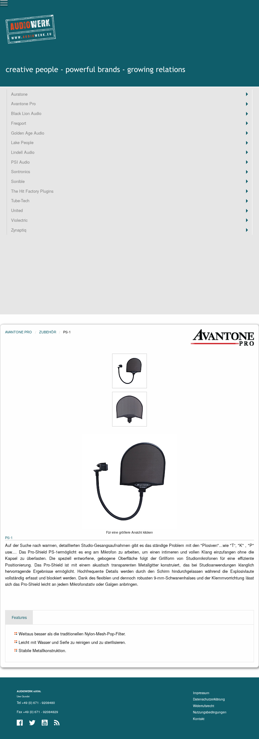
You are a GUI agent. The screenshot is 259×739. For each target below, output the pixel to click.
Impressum (201, 692)
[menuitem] (129, 94)
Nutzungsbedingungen (209, 712)
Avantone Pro (18, 331)
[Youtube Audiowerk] (45, 722)
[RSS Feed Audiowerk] (57, 722)
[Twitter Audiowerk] (32, 722)
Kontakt (198, 718)
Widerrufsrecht (203, 705)
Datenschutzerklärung (209, 699)
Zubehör (47, 331)
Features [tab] (19, 617)
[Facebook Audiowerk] (20, 722)
